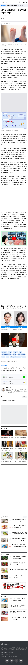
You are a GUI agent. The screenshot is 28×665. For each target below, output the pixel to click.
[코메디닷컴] (12, 660)
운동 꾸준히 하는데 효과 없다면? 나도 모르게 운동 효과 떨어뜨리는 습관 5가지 (18, 576)
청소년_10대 (13, 357)
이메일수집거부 (3, 656)
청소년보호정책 (18, 654)
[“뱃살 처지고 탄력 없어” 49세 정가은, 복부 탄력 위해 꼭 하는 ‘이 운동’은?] (4, 606)
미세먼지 (15, 352)
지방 (7, 357)
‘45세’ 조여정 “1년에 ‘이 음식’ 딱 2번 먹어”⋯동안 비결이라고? (21, 460)
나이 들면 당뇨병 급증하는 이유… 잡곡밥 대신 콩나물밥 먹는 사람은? (7, 460)
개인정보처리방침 (8, 654)
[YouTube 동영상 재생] (14, 238)
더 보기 (23, 396)
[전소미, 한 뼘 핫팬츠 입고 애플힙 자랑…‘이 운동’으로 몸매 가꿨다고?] (7, 444)
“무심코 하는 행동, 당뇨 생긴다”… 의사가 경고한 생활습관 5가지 (19, 520)
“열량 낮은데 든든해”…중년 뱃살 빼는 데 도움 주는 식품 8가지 (18, 563)
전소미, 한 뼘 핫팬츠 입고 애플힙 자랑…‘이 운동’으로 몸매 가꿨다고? (7, 449)
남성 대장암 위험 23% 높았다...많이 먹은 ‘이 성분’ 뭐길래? (19, 526)
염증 (3, 357)
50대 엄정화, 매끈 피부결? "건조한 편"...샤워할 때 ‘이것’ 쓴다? (14, 368)
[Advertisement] (14, 198)
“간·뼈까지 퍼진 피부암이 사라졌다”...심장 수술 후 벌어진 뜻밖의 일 (19, 545)
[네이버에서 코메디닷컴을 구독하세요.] (14, 377)
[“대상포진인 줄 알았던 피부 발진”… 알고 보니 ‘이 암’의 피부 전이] (21, 433)
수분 (20, 352)
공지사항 (8, 656)
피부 (19, 357)
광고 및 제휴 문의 (14, 656)
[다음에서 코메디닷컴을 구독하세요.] (14, 382)
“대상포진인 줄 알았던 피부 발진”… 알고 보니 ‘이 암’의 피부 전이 (21, 438)
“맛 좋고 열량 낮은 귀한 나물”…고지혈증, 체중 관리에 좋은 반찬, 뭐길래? (19, 532)
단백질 (9, 352)
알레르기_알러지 (21, 354)
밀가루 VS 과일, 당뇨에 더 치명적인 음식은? (7, 438)
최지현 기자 (8, 387)
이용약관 (13, 654)
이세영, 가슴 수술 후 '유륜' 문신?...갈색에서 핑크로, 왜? (12, 370)
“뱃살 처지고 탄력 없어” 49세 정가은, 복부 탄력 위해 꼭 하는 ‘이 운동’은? (18, 605)
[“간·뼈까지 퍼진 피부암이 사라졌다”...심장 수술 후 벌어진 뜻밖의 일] (4, 600)
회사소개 (2, 654)
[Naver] (7, 660)
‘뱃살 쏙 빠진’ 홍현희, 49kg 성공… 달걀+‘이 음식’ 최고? (20, 449)
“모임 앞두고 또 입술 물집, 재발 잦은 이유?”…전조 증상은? (18, 618)
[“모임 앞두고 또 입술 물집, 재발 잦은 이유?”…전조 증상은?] (4, 619)
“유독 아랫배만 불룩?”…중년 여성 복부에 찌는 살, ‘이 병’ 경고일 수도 (19, 539)
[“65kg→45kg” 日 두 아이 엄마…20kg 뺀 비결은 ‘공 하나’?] (4, 613)
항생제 (23, 357)
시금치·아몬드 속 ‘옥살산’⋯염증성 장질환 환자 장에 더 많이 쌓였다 (18, 557)
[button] (17, 2)
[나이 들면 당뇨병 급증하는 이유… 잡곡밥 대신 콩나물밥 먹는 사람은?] (7, 455)
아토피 (14, 354)
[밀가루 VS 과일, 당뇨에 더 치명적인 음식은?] (7, 433)
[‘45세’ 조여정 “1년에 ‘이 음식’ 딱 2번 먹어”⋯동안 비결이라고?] (21, 455)
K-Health (4, 352)
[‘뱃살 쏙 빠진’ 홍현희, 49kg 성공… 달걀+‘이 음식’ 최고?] (21, 444)
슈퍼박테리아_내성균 (6, 354)
